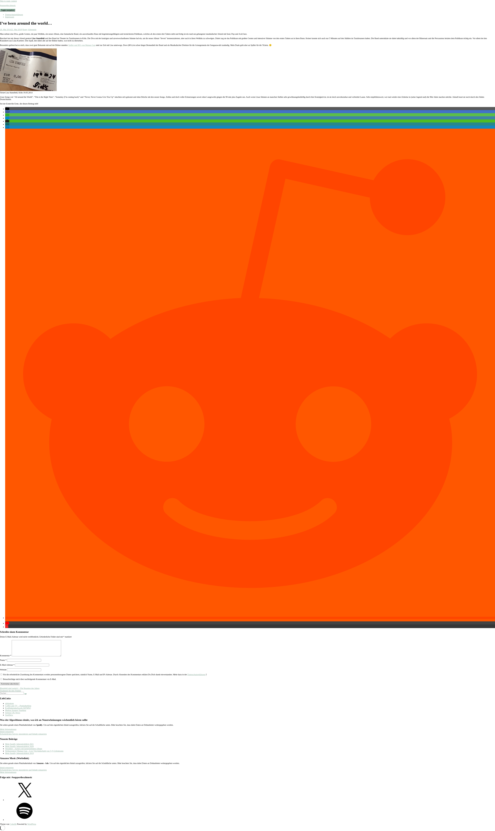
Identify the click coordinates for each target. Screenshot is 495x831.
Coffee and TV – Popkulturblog (18, 706)
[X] (24, 800)
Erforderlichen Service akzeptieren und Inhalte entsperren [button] (23, 734)
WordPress (31, 824)
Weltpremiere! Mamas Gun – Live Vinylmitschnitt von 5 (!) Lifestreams (34, 751)
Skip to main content (8, 1)
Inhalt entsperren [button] (7, 732)
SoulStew (9, 715)
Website (3, 670)
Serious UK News (12, 713)
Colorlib (13, 824)
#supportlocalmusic (8, 5)
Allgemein (32, 29)
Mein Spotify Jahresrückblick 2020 (19, 746)
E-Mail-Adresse (7, 665)
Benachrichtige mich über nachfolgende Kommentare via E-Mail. (29, 679)
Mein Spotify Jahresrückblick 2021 (19, 744)
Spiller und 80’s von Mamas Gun (81, 45)
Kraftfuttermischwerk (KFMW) (18, 708)
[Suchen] (25, 693)
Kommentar (5, 656)
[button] (7, 109)
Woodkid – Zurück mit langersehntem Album (23, 749)
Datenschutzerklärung (14, 15)
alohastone (9, 703)
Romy (24, 29)
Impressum (9, 17)
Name (3, 660)
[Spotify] (24, 820)
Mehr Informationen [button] (8, 729)
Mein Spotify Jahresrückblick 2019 (19, 753)
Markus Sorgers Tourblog (15, 710)
